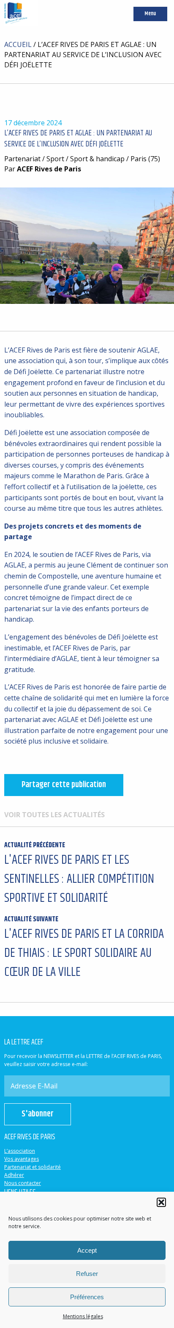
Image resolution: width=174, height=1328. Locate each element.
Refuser (87, 1273)
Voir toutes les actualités (54, 814)
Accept (87, 1250)
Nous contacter (22, 1183)
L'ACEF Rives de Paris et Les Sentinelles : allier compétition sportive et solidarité (79, 874)
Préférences (87, 1296)
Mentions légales (83, 1316)
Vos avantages (21, 1159)
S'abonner (38, 1114)
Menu (150, 14)
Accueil (18, 44)
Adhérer (14, 1175)
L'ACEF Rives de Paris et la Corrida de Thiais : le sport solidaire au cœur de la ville (84, 948)
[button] (161, 1202)
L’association (19, 1150)
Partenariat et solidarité (32, 1167)
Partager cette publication (64, 784)
